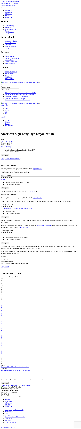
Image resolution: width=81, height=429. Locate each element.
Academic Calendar (11, 41)
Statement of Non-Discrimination (15, 417)
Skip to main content (7, 1)
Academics (8, 12)
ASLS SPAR (31, 191)
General (27, 370)
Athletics (7, 15)
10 (1, 317)
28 (1, 349)
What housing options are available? (16, 98)
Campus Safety (9, 25)
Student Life (8, 17)
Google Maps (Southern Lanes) (11, 159)
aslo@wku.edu (23, 227)
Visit (6, 5)
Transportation (9, 33)
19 (1, 333)
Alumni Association (11, 72)
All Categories (5, 370)
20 (1, 335)
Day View (4, 367)
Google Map (5, 267)
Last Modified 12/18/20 (8, 427)
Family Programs (10, 56)
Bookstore (8, 27)
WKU (7, 108)
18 (1, 331)
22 (1, 338)
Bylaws (7, 124)
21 (1, 337)
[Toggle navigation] (1, 117)
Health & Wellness (10, 46)
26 (1, 346)
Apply (3, 5)
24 (1, 342)
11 (1, 319)
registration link (37, 169)
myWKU (8, 48)
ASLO (7, 113)
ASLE (12, 370)
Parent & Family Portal (12, 58)
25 (1, 344)
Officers (7, 122)
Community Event (19, 370)
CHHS (7, 110)
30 (1, 353)
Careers (7, 415)
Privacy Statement (10, 422)
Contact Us (8, 418)
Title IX (7, 413)
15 (1, 326)
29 (1, 351)
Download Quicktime (25, 385)
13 (1, 323)
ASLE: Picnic (5, 234)
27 (1, 347)
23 (1, 340)
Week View (11, 367)
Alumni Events (9, 73)
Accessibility (9, 411)
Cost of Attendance (11, 61)
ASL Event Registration (44, 225)
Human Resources (10, 43)
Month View (18, 367)
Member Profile (10, 63)
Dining (7, 31)
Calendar (7, 120)
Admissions (8, 14)
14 (1, 324)
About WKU (9, 10)
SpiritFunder (9, 77)
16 (1, 328)
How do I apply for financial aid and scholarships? (20, 94)
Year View (25, 367)
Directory (8, 44)
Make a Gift (8, 75)
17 (1, 330)
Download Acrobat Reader (9, 385)
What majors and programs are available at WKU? (20, 93)
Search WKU (5, 87)
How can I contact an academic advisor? (17, 100)
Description (5, 155)
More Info (11, 5)
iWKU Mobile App (11, 29)
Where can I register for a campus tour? (17, 96)
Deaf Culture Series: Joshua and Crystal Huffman (16, 208)
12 (1, 321)
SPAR (3, 179)
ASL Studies (9, 125)
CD (6, 112)
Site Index (8, 420)
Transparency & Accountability (14, 410)
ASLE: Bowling (6, 147)
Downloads (5, 383)
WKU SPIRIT (9, 79)
